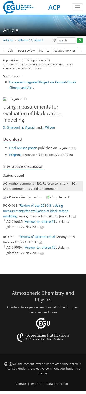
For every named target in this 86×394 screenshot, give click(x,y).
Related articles (65, 51)
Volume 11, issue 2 (31, 40)
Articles (8, 40)
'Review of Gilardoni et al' (37, 237)
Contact (21, 384)
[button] (54, 40)
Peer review (26, 51)
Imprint (36, 384)
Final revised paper (23, 148)
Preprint (15, 155)
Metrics (44, 51)
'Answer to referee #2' (40, 247)
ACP (54, 7)
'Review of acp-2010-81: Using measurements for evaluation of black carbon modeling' (35, 210)
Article (9, 51)
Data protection (57, 384)
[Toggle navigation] (77, 7)
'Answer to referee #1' (40, 221)
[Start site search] (80, 40)
